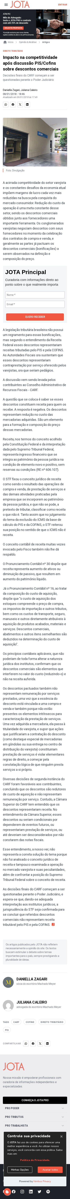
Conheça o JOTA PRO (35, 1100)
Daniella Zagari (11, 90)
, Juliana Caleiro (29, 90)
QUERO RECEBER (35, 316)
